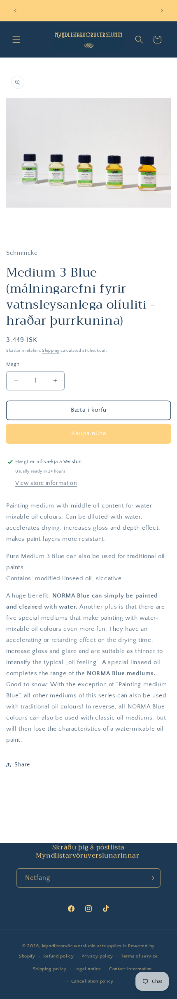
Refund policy (58, 956)
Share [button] (22, 764)
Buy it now (88, 433)
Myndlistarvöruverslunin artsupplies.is (85, 946)
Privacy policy (97, 956)
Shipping (51, 350)
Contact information (130, 969)
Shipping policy (50, 969)
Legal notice (88, 969)
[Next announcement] (162, 11)
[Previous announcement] (15, 11)
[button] (16, 39)
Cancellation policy (92, 981)
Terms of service (139, 956)
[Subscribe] (151, 878)
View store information (46, 483)
